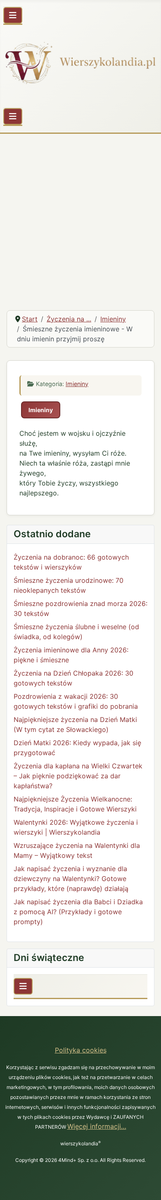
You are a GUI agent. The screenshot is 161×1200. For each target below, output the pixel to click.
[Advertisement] (80, 218)
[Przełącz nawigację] (12, 15)
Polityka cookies (81, 1050)
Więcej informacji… (96, 1126)
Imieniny (77, 383)
